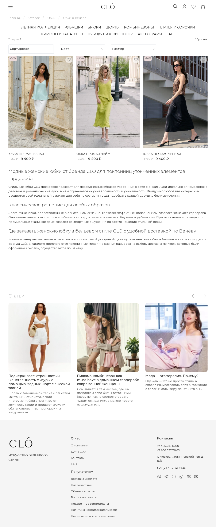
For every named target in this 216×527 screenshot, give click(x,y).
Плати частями (81, 485)
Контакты (77, 457)
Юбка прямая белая (26, 154)
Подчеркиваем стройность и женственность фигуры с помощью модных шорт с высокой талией (39, 382)
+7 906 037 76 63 (168, 450)
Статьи (16, 296)
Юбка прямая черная (162, 154)
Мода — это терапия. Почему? (171, 376)
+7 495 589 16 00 (168, 445)
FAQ (74, 464)
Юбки (51, 18)
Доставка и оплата (84, 478)
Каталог (33, 18)
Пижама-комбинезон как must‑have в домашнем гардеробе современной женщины (108, 380)
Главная (14, 18)
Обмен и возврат (83, 491)
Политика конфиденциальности (94, 509)
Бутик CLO (78, 451)
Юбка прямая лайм (93, 154)
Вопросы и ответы (84, 497)
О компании (80, 445)
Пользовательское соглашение (93, 516)
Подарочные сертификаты (90, 503)
